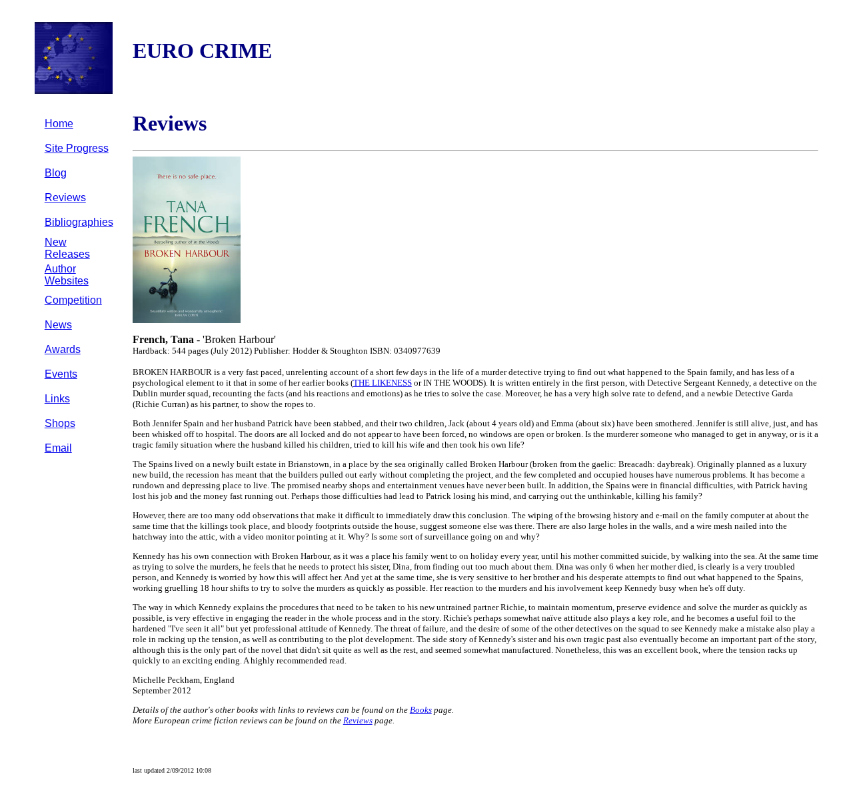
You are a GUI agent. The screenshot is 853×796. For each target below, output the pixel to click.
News (58, 324)
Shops (60, 423)
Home (59, 123)
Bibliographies (79, 222)
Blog (56, 173)
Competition (73, 300)
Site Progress (77, 148)
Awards (63, 349)
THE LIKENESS (382, 383)
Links (57, 398)
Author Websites (67, 274)
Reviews (65, 197)
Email (58, 448)
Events (61, 374)
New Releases (67, 248)
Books (421, 710)
